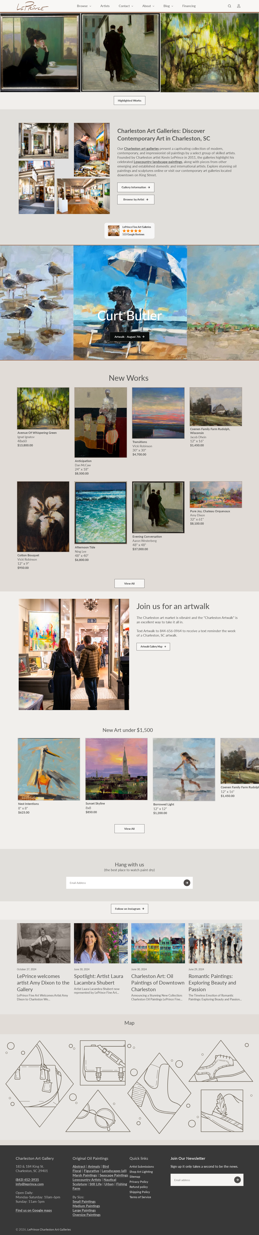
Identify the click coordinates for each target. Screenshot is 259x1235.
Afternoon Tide (85, 547)
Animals (94, 1166)
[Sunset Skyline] (116, 769)
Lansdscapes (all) (114, 1171)
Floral (77, 1171)
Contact (125, 6)
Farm (76, 1188)
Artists (105, 6)
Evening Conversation (147, 536)
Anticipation (83, 461)
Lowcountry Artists (87, 1180)
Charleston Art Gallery (35, 1158)
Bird (106, 1166)
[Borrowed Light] (184, 769)
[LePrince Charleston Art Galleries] (33, 6)
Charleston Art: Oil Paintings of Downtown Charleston (157, 982)
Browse (83, 6)
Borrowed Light (163, 804)
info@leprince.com (30, 1184)
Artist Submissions (142, 1166)
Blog (167, 6)
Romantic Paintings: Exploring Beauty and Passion (212, 982)
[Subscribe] (187, 882)
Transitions (139, 442)
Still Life (96, 1184)
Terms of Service (140, 1197)
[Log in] (238, 6)
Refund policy (139, 1187)
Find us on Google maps (34, 1210)
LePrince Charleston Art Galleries (49, 1229)
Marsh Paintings (85, 1175)
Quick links (139, 1158)
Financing (189, 6)
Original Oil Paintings (90, 1158)
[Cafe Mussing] (40, 52)
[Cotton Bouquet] (43, 517)
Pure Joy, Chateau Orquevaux (210, 511)
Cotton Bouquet (28, 555)
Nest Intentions (28, 804)
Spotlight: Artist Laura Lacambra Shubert (98, 979)
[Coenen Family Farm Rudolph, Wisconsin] (216, 407)
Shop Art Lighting (141, 1171)
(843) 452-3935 (27, 1180)
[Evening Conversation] (120, 52)
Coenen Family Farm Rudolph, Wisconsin (210, 431)
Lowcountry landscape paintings (158, 162)
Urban (109, 1184)
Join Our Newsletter (188, 1158)
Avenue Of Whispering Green (37, 433)
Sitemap (135, 1176)
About (147, 6)
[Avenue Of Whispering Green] (210, 52)
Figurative (91, 1171)
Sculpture (80, 1184)
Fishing (121, 1184)
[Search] (229, 6)
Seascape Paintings (114, 1175)
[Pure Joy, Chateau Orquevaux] (216, 495)
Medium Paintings (86, 1206)
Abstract (79, 1166)
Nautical (110, 1180)
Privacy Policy (139, 1182)
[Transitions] (158, 413)
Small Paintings (84, 1201)
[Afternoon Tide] (101, 513)
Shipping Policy (140, 1192)
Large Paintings (84, 1210)
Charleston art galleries (141, 148)
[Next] (236, 775)
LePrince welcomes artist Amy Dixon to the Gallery (43, 982)
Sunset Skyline (95, 803)
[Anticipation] (101, 422)
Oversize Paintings (86, 1215)
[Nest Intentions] (49, 769)
